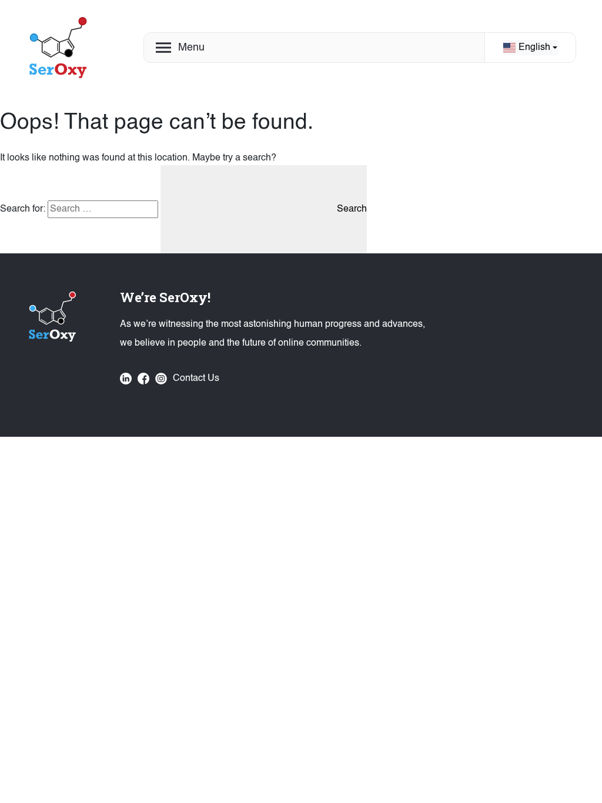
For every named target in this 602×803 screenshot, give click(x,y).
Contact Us (196, 378)
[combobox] (530, 47)
